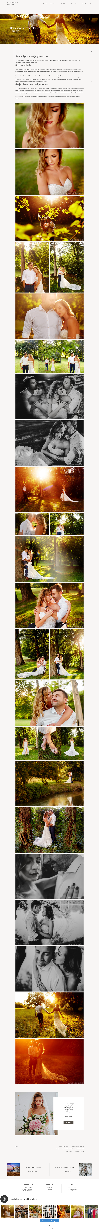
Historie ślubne (54, 3)
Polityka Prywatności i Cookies (72, 1190)
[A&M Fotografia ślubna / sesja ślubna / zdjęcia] (35, 1211)
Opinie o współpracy (72, 1187)
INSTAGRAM (49, 1187)
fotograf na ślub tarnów (64, 1146)
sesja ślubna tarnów (74, 1149)
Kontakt (84, 3)
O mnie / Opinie (75, 3)
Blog (91, 3)
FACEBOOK (49, 1189)
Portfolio (45, 3)
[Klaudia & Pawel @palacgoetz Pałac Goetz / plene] (49, 1211)
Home (38, 3)
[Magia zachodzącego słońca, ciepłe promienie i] (63, 1211)
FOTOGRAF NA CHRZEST (27, 1189)
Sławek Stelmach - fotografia (13, 3)
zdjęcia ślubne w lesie (79, 1151)
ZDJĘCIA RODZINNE (27, 1190)
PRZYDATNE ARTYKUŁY (27, 1187)
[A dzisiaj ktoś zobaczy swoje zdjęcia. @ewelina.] (21, 1211)
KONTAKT (68, 1122)
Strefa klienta (64, 3)
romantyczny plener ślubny (67, 1148)
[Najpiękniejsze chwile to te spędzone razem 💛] (77, 1211)
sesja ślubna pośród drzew (61, 1149)
